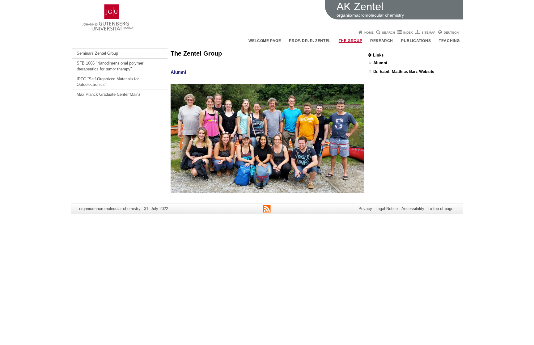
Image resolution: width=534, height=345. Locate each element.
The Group (350, 41)
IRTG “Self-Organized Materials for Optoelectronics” (108, 82)
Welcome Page (264, 41)
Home (369, 32)
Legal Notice (386, 208)
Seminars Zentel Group (97, 53)
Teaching (449, 41)
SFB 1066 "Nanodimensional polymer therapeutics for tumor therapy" (110, 66)
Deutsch (451, 32)
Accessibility (412, 208)
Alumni (178, 72)
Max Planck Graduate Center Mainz (109, 94)
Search (388, 32)
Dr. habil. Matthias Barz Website (403, 71)
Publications (416, 41)
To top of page (440, 208)
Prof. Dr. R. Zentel (309, 41)
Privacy (365, 208)
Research (381, 41)
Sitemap (428, 32)
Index (408, 32)
